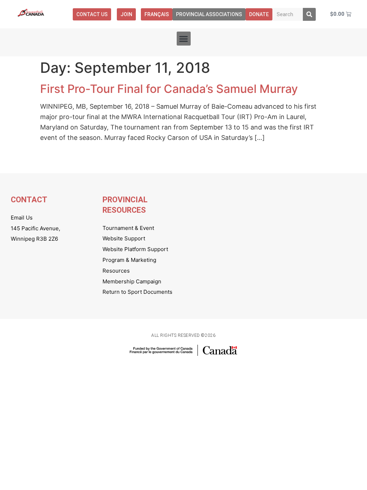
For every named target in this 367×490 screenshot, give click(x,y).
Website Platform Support (135, 249)
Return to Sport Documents (137, 291)
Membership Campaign (132, 281)
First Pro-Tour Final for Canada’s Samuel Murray (169, 89)
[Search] (309, 14)
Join (126, 14)
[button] (184, 39)
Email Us (22, 217)
